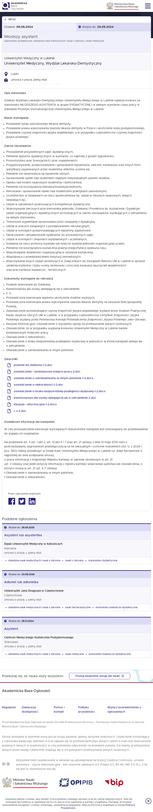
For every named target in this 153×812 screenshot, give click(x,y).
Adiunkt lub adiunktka (21, 582)
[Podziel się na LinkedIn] (31, 501)
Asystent (11, 628)
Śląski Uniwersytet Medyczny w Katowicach (33, 544)
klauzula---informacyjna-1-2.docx (35, 404)
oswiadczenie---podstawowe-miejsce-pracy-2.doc (47, 371)
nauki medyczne (74, 654)
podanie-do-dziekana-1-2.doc (33, 365)
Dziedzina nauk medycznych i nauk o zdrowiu (34, 560)
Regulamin (9, 707)
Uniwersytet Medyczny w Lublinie (29, 58)
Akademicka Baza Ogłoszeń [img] (14, 6)
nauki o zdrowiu (74, 560)
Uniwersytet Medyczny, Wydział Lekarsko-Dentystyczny (53, 63)
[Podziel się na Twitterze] (21, 501)
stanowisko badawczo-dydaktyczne (116, 607)
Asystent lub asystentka (23, 535)
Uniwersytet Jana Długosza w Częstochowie (34, 590)
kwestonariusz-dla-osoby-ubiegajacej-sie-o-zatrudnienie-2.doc (55, 398)
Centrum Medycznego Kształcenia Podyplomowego (39, 637)
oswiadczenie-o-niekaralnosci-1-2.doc (38, 384)
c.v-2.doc (20, 411)
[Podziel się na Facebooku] (11, 501)
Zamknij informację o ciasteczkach (148, 801)
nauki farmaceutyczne (78, 607)
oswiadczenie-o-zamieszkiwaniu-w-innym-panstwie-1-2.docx (53, 378)
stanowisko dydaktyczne (102, 560)
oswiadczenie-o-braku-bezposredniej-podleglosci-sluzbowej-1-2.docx (60, 391)
